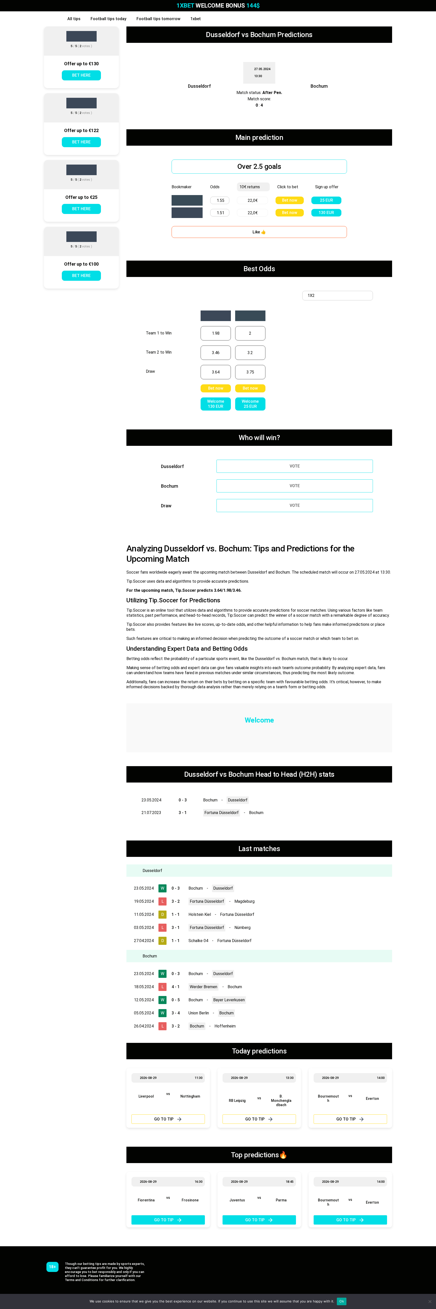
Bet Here (81, 75)
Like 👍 (259, 232)
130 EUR (326, 212)
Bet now (289, 200)
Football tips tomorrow (158, 18)
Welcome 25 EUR (250, 404)
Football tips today (108, 18)
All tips (73, 18)
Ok (341, 1301)
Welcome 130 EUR (215, 404)
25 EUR (326, 200)
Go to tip (164, 1119)
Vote (295, 466)
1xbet (195, 18)
